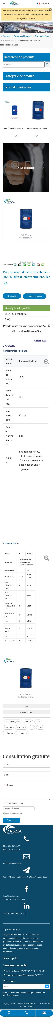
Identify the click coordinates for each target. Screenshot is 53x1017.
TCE (38, 721)
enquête (13, 296)
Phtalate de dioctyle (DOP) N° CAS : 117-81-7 (24, 971)
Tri (32, 727)
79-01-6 (27, 721)
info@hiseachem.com (26, 18)
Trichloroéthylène (12, 721)
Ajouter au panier (34, 296)
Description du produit (17, 308)
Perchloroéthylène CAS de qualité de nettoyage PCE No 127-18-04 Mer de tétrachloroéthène (15, 128)
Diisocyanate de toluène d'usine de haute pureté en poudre (38, 128)
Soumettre (11, 820)
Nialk (40, 727)
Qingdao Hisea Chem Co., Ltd (14, 913)
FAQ (7, 319)
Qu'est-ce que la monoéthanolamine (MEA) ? (23, 975)
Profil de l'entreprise (16, 313)
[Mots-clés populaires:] (47, 64)
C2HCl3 (8, 727)
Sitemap (30, 1006)
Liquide (23, 733)
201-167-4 (21, 727)
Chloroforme (9, 733)
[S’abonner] (47, 986)
